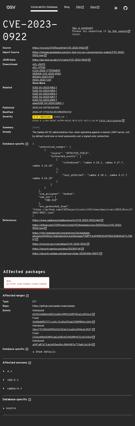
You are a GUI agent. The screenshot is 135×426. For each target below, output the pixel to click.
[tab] (26, 283)
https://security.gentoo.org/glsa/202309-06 (56, 249)
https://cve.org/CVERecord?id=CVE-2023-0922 (58, 48)
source (11, 408)
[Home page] (11, 8)
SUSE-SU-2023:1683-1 (44, 90)
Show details (45, 352)
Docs (93, 7)
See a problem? (82, 28)
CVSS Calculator (110, 120)
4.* (9, 371)
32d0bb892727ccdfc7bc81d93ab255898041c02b (62, 322)
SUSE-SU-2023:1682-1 (44, 87)
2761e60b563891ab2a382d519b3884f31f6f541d (62, 337)
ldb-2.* (13, 380)
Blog (66, 7)
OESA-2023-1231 (41, 80)
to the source (117, 31)
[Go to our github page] (125, 8)
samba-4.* (14, 388)
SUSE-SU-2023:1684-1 (44, 94)
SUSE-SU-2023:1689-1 (44, 100)
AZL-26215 (38, 64)
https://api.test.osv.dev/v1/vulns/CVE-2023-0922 (59, 60)
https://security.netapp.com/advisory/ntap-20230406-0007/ (65, 253)
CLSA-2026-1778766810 (46, 70)
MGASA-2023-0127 (43, 77)
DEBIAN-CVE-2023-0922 (46, 74)
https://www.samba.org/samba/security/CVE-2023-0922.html (66, 220)
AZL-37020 (38, 67)
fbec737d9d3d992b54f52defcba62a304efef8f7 (62, 329)
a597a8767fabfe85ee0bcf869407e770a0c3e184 (62, 344)
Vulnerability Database (44, 7)
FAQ (78, 7)
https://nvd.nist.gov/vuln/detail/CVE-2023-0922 (59, 244)
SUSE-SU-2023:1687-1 (44, 97)
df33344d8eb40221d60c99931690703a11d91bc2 (62, 314)
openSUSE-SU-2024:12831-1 (48, 103)
